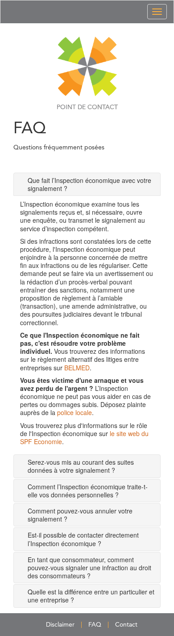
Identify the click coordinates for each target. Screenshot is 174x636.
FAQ (94, 625)
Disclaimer (60, 625)
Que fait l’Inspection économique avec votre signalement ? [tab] (89, 184)
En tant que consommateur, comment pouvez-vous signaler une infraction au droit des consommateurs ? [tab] (89, 567)
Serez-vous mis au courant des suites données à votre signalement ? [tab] (81, 466)
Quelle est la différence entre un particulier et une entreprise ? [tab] (91, 595)
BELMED (77, 367)
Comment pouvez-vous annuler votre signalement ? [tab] (80, 514)
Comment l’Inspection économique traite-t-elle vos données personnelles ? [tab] (88, 490)
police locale (74, 412)
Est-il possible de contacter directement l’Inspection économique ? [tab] (83, 538)
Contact (126, 625)
